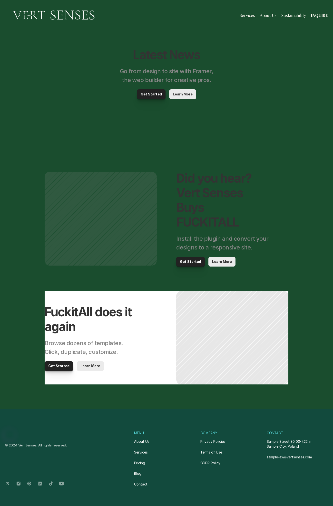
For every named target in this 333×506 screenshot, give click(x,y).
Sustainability (293, 15)
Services (247, 15)
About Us (268, 15)
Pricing (139, 463)
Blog (137, 473)
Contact (140, 484)
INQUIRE (319, 15)
